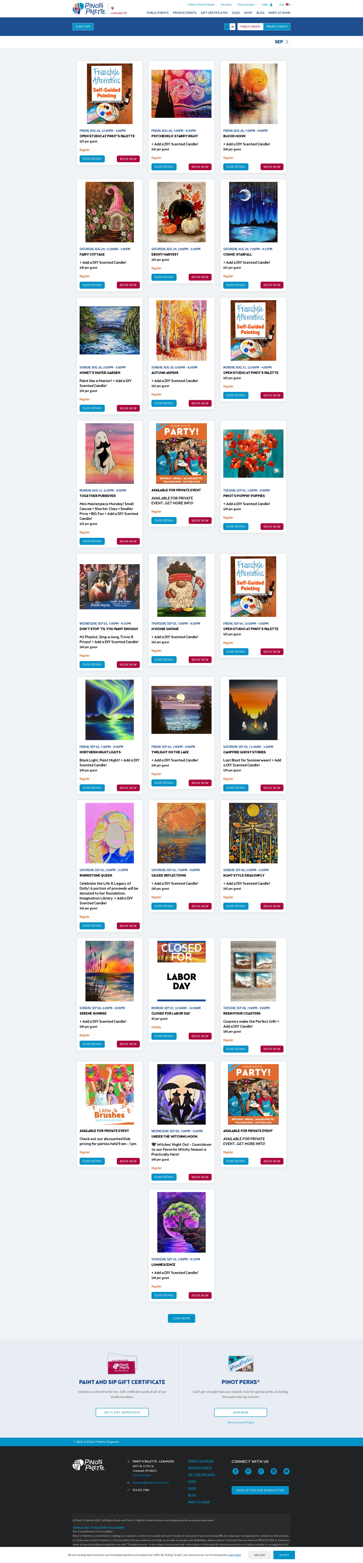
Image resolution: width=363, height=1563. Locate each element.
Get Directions (142, 1475)
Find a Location (246, 4)
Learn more (234, 1554)
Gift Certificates (214, 13)
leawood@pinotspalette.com (151, 1482)
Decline (259, 1555)
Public (250, 26)
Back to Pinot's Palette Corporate (98, 1442)
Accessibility (117, 1527)
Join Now (240, 1412)
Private (276, 26)
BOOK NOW (128, 159)
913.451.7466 (141, 1490)
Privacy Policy (99, 1527)
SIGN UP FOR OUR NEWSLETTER (260, 1490)
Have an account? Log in (240, 1422)
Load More (181, 1318)
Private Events (185, 13)
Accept (284, 1555)
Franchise (226, 4)
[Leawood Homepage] (89, 9)
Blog (260, 13)
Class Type (83, 26)
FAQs (236, 13)
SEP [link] (279, 42)
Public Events (158, 13)
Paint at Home (279, 13)
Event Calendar (201, 1461)
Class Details (92, 158)
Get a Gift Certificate (122, 1412)
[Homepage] (100, 1465)
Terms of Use (81, 1527)
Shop (248, 13)
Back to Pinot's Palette (202, 4)
